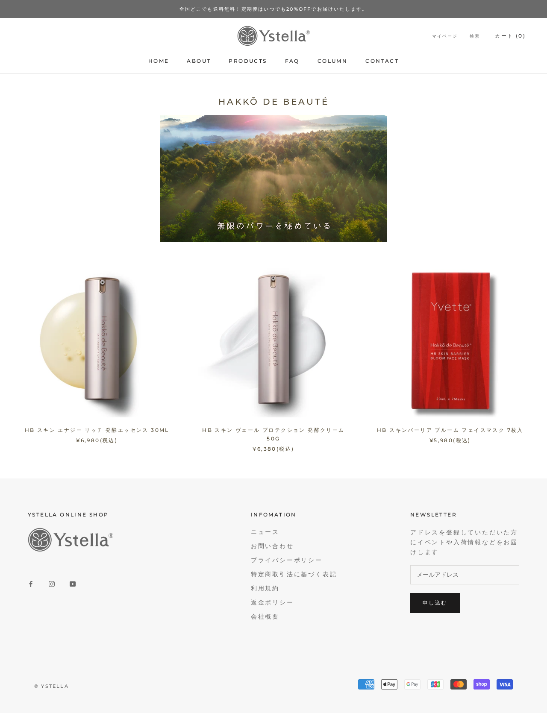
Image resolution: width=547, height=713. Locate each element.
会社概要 (265, 617)
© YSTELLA (51, 686)
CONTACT (382, 61)
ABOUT (199, 61)
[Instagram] (52, 583)
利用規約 (265, 588)
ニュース (265, 532)
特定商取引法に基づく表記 (294, 574)
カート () (510, 36)
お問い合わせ (272, 546)
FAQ (292, 61)
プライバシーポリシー (287, 560)
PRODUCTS (248, 61)
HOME (158, 61)
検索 (475, 36)
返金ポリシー (272, 603)
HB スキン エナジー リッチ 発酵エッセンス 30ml (97, 430)
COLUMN (332, 61)
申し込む (435, 602)
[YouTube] (73, 583)
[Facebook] (31, 583)
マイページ (445, 36)
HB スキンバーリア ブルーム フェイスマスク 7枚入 (450, 430)
